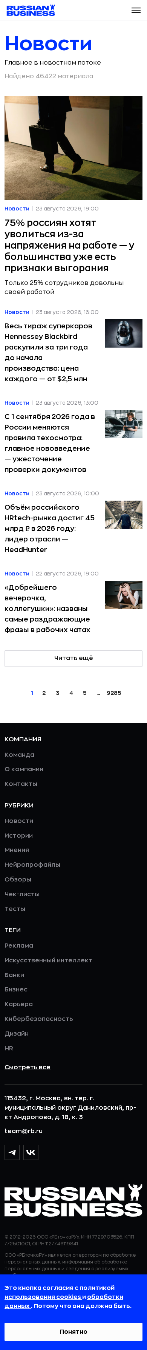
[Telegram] (12, 1152)
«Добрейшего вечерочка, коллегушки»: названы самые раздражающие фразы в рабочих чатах (47, 608)
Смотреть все (28, 1067)
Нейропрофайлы (32, 865)
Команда (19, 755)
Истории (19, 836)
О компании (24, 769)
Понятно (73, 1332)
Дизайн (17, 1034)
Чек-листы (22, 894)
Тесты (15, 909)
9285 (114, 693)
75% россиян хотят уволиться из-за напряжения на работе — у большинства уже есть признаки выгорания (69, 245)
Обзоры (18, 880)
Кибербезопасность (39, 1019)
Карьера (19, 1004)
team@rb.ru (24, 1131)
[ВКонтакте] (30, 1152)
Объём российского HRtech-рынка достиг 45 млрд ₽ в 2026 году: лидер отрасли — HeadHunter (50, 528)
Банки (14, 975)
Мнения (17, 850)
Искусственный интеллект (48, 960)
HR (9, 1048)
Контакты (21, 784)
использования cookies (43, 1297)
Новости (19, 821)
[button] (136, 10)
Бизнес (16, 990)
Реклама (19, 946)
